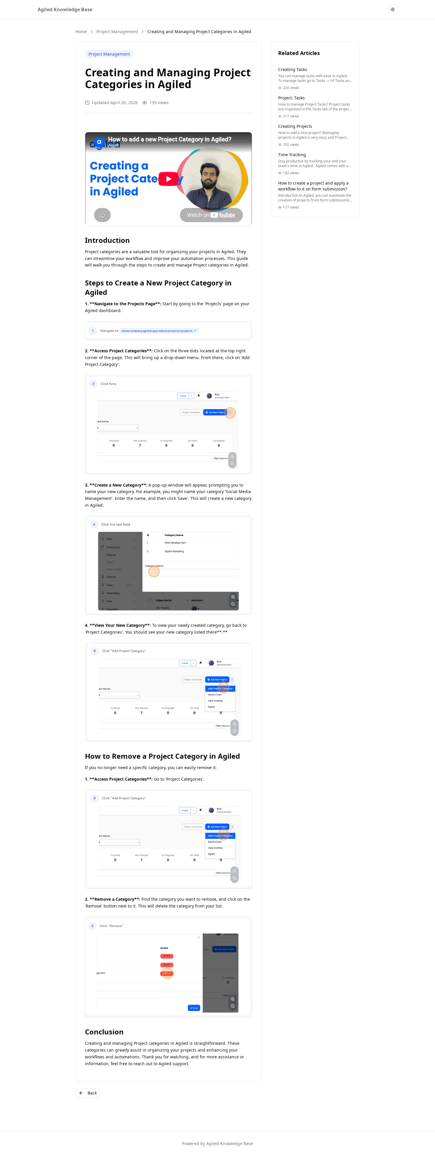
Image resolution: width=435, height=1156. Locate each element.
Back (92, 1093)
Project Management (117, 31)
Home (81, 31)
